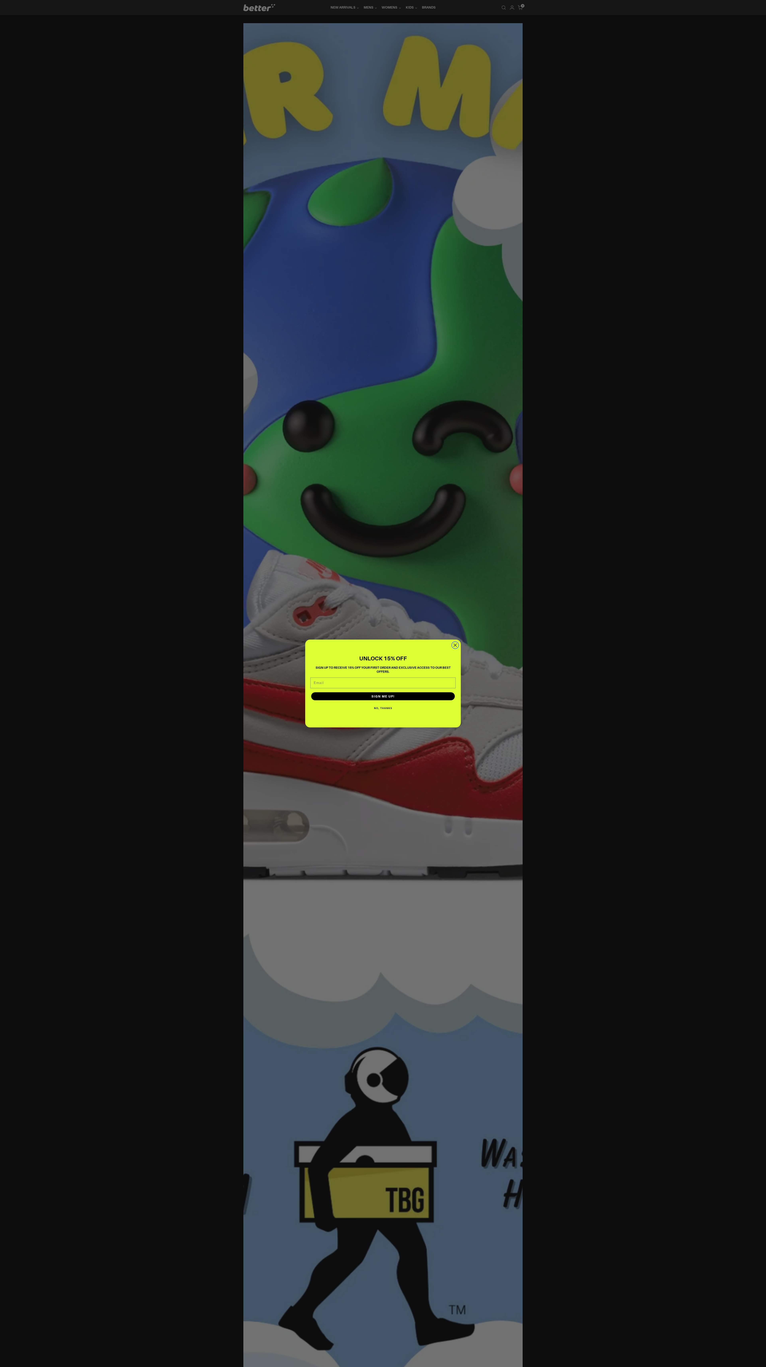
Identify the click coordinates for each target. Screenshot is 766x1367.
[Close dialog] (455, 645)
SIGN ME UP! (383, 696)
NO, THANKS (383, 708)
